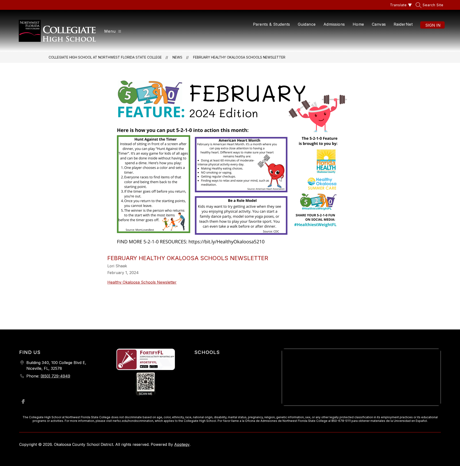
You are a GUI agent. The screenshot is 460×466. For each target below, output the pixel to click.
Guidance (307, 24)
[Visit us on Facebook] (23, 402)
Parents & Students (271, 24)
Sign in (433, 25)
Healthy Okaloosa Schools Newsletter (142, 282)
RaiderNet (403, 24)
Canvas (379, 24)
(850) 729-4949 (55, 376)
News (177, 57)
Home (358, 24)
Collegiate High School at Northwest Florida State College (105, 57)
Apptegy (182, 444)
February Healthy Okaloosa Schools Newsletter (239, 57)
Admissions (334, 24)
